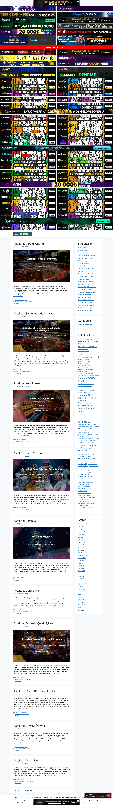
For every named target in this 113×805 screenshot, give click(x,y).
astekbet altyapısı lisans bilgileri (23, 578)
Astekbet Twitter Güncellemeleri (88, 253)
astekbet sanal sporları (82, 454)
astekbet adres (83, 341)
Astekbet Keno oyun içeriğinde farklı (24, 509)
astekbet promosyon (83, 450)
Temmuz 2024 (82, 555)
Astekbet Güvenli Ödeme (29, 725)
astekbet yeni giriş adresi (86, 476)
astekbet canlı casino (83, 363)
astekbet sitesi (93, 454)
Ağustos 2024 (82, 552)
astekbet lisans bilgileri (84, 434)
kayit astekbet (81, 503)
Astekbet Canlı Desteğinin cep (23, 679)
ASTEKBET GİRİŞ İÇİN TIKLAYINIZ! (56, 47)
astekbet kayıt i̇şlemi (93, 426)
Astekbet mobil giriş (94, 438)
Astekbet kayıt (91, 424)
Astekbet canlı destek (85, 369)
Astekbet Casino (82, 371)
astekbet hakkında (92, 419)
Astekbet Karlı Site (83, 263)
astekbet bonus (83, 355)
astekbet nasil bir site (86, 443)
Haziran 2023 (82, 589)
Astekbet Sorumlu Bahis (85, 297)
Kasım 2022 (81, 607)
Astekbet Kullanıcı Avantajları (87, 292)
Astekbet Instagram (85, 422)
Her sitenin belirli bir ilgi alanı (22, 371)
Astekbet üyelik (83, 485)
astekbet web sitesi (83, 468)
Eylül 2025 (81, 529)
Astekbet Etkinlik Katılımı (85, 310)
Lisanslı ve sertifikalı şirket (22, 714)
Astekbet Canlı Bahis (26, 590)
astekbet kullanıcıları (94, 430)
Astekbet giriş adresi (87, 398)
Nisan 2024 (81, 563)
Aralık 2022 (81, 605)
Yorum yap (18, 303)
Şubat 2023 (81, 599)
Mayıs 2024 (81, 560)
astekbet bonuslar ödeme (93, 355)
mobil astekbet (90, 503)
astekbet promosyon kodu (85, 452)
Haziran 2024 (82, 558)
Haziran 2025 (82, 532)
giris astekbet (82, 497)
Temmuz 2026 (82, 524)
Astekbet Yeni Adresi (26, 383)
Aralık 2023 (81, 573)
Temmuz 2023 (82, 586)
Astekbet (81, 271)
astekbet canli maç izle (84, 361)
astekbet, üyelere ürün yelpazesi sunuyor (86, 339)
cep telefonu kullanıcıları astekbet (84, 493)
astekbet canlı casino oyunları (85, 367)
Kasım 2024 (81, 545)
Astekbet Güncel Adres (86, 405)
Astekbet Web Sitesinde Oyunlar (88, 255)
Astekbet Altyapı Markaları (86, 300)
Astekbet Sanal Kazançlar (86, 274)
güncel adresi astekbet (85, 501)
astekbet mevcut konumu (83, 438)
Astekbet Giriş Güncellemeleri (87, 287)
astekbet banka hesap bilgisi (83, 351)
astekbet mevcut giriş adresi (83, 436)
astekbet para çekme (86, 448)
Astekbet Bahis (84, 344)
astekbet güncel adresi (86, 410)
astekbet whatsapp (84, 470)
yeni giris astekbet (85, 507)
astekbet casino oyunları (85, 373)
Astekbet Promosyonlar (21, 300)
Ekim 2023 (81, 579)
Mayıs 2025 (81, 534)
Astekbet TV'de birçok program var (24, 441)
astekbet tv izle (82, 464)
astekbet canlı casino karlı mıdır (84, 365)
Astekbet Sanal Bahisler (85, 268)
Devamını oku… (18, 296)
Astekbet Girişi (83, 400)
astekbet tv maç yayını (92, 464)
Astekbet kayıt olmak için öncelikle (24, 781)
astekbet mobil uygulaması (86, 440)
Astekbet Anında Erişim (85, 302)
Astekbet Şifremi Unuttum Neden (23, 301)
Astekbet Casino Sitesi (87, 380)
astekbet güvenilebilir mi (85, 414)
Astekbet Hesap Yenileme (86, 305)
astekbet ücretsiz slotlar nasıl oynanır (85, 482)
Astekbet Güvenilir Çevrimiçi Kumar (35, 623)
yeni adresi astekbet (83, 505)
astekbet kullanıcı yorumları (83, 432)
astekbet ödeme (81, 478)
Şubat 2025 (81, 537)
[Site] (28, 81)
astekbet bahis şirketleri (83, 349)
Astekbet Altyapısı (24, 520)
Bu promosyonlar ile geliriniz (22, 748)
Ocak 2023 (81, 602)
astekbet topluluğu (94, 458)
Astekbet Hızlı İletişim (84, 294)
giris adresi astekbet (86, 495)
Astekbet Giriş (82, 250)
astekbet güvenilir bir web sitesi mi (85, 415)
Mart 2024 (81, 566)
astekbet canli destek (83, 359)
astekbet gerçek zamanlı (84, 388)
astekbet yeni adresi (86, 472)
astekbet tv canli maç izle (86, 462)
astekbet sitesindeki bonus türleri (84, 456)
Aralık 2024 (81, 542)
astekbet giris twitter (86, 390)
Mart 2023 (81, 597)
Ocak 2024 (81, 571)
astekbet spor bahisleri (84, 458)
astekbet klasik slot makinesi (83, 430)
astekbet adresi (94, 341)
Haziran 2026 (82, 526)
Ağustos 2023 (82, 584)
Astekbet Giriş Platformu (85, 261)
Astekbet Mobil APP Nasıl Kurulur (34, 691)
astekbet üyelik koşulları (84, 486)
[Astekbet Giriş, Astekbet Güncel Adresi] (22, 234)
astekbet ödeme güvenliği (90, 478)
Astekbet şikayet (84, 489)
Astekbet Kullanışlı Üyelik (85, 279)
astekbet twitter (83, 466)
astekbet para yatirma (88, 445)
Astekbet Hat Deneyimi (85, 284)
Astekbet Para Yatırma (27, 453)
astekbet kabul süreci (82, 424)
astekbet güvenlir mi (83, 419)
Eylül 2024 (81, 550)
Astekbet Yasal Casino (85, 289)
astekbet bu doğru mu (82, 357)
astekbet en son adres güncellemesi (85, 386)
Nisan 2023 (81, 594)
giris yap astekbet (83, 499)
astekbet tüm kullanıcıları (93, 466)
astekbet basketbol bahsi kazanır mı (85, 353)
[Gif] (56, 111)
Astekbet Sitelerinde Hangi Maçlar (34, 313)
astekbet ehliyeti (90, 384)
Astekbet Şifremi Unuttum (29, 243)
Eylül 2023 (81, 581)
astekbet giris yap (83, 392)
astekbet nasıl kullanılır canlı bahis (23, 611)
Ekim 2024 (81, 547)
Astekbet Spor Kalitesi (85, 258)
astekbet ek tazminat (82, 509)
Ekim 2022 (81, 610)
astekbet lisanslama (94, 434)
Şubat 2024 (81, 568)
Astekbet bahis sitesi (87, 346)
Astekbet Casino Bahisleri (86, 276)
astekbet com (82, 384)
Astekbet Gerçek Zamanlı (86, 266)
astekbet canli (93, 357)
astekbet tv (81, 460)
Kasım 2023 (81, 576)
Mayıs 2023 (81, 592)
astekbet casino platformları (83, 375)
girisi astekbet (91, 497)
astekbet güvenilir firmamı (83, 417)
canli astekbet (82, 491)
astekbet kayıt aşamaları (83, 426)
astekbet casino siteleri (94, 375)
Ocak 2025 (81, 539)
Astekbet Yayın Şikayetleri (86, 308)
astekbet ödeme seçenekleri (83, 480)
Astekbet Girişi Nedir (26, 760)
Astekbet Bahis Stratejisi (85, 281)
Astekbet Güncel (84, 403)
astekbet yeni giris (84, 474)
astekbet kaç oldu (85, 428)
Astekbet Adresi (83, 248)
